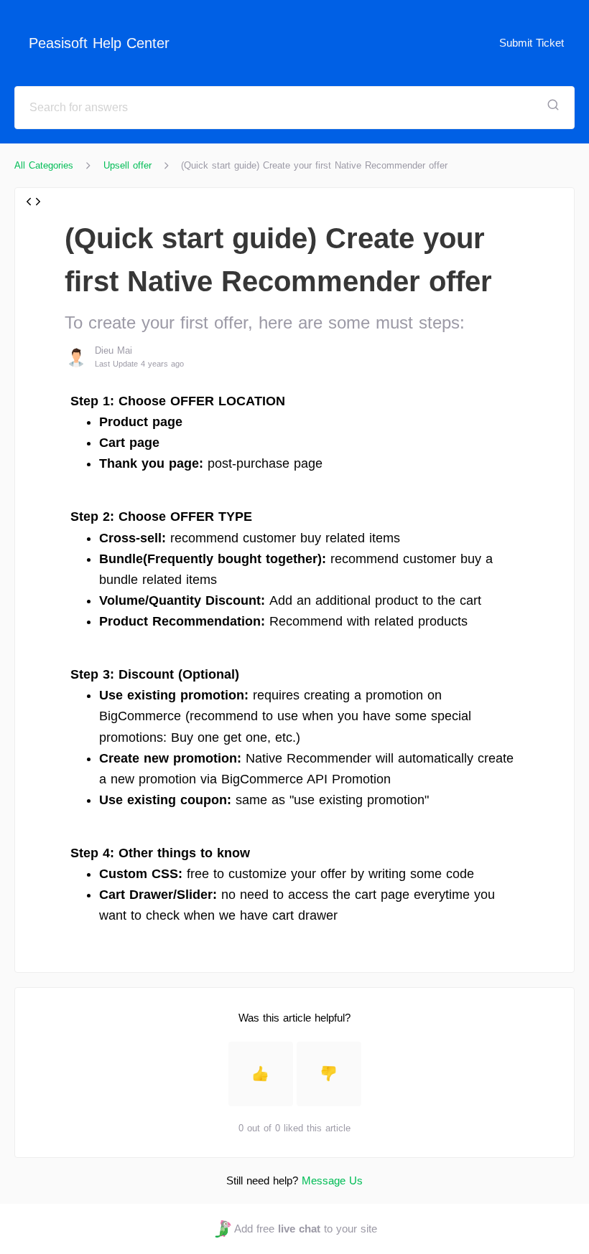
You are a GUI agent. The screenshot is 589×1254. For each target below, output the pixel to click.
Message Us (332, 1180)
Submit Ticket (531, 43)
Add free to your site (305, 1228)
